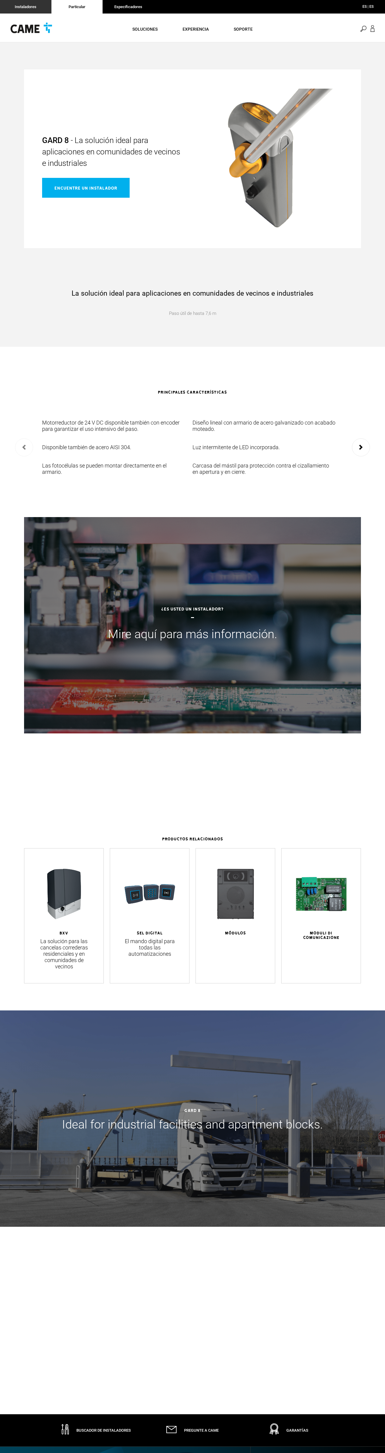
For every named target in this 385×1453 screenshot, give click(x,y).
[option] (192, 447)
